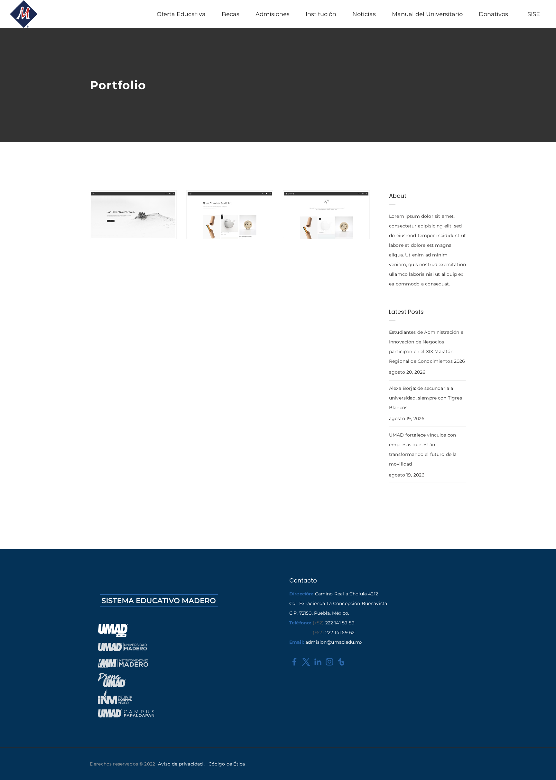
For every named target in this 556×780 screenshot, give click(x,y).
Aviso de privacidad (180, 764)
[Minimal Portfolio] (194, 198)
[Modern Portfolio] (291, 198)
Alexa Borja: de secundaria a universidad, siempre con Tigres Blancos (425, 397)
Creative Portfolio (124, 230)
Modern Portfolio (316, 230)
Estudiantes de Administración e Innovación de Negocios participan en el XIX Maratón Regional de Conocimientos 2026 (427, 346)
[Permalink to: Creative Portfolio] (98, 216)
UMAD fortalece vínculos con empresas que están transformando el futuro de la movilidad (423, 449)
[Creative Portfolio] (98, 198)
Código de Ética (226, 764)
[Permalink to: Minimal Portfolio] (194, 216)
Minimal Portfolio (220, 230)
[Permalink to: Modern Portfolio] (291, 216)
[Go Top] (544, 766)
